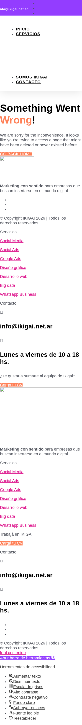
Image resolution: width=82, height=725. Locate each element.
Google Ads (44, 53)
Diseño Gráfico (49, 57)
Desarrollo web (13, 276)
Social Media (46, 43)
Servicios (28, 34)
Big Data (40, 67)
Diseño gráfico (13, 267)
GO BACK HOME (16, 154)
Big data (7, 285)
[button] (27, 658)
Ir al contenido (13, 652)
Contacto (28, 82)
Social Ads (43, 48)
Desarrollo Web (51, 62)
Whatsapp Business (40, 74)
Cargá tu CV (11, 385)
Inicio (23, 29)
